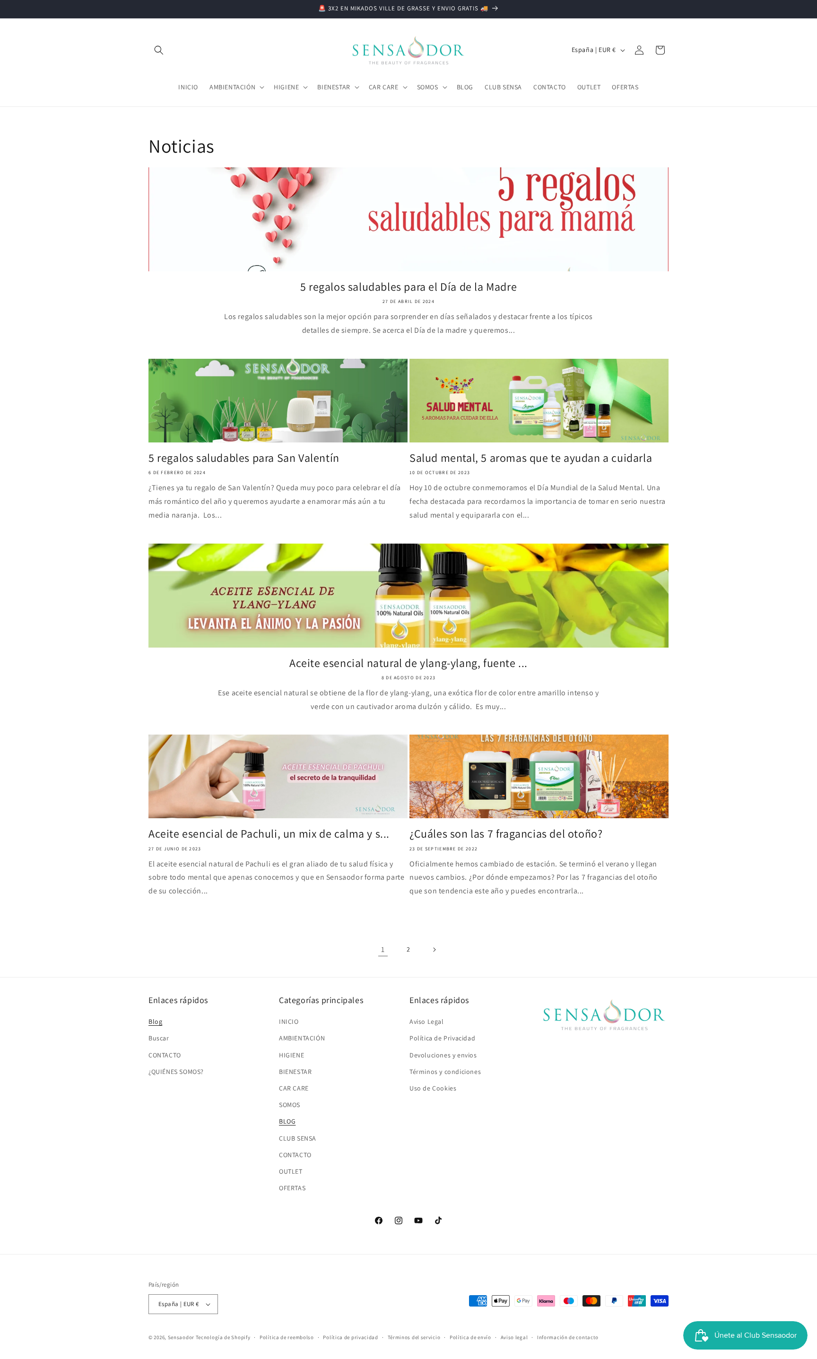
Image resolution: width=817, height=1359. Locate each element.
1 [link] (383, 949)
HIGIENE (291, 1055)
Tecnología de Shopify (223, 1337)
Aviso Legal (426, 1021)
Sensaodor (181, 1337)
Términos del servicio (414, 1337)
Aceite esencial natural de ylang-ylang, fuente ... (408, 663)
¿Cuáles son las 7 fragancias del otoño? (505, 833)
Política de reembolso (287, 1337)
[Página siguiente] (434, 949)
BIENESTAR (295, 1071)
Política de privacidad (350, 1337)
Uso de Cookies (432, 1088)
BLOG (287, 1121)
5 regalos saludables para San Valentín (243, 457)
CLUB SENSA (297, 1138)
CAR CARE (294, 1088)
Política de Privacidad (442, 1038)
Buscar (158, 1038)
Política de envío (470, 1337)
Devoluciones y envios (443, 1055)
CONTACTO (164, 1055)
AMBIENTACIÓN (302, 1038)
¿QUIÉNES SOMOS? (176, 1071)
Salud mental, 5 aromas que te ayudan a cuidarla (530, 457)
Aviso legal (514, 1337)
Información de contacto (568, 1337)
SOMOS (289, 1104)
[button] (158, 50)
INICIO (289, 1021)
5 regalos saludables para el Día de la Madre (408, 286)
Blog (155, 1021)
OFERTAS (292, 1188)
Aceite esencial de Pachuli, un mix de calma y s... (269, 833)
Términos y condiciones (445, 1071)
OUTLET (291, 1171)
